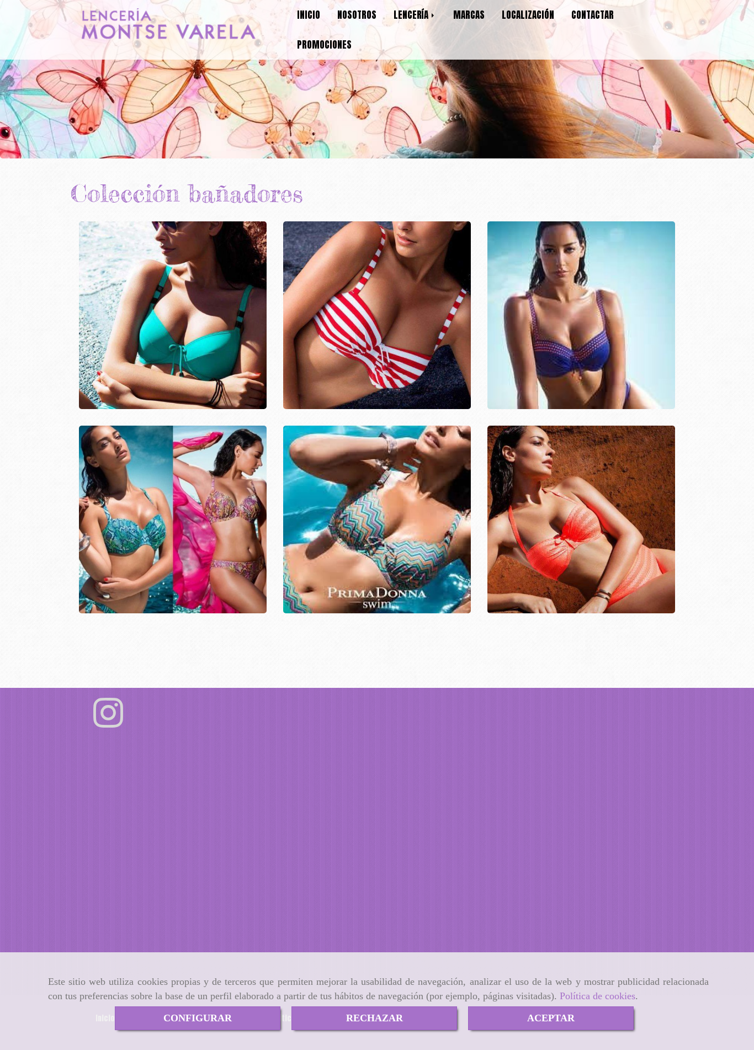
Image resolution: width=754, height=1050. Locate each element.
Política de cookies (597, 995)
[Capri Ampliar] (377, 315)
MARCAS (469, 15)
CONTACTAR (592, 15)
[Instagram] (108, 722)
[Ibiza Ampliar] (581, 315)
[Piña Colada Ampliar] (581, 519)
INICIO (308, 15)
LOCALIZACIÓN (528, 15)
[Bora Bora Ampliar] (173, 519)
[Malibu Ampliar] (377, 519)
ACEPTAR (551, 1018)
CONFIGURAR (197, 1018)
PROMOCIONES (324, 45)
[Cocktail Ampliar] (173, 315)
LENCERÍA (412, 15)
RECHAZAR (374, 1018)
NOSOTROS (356, 15)
